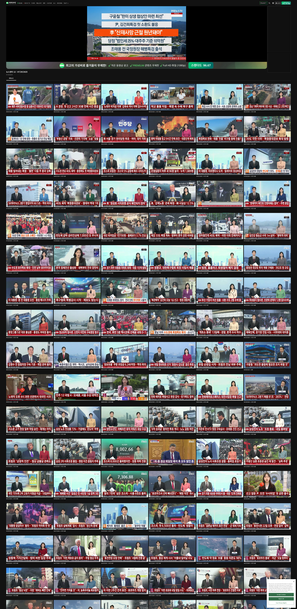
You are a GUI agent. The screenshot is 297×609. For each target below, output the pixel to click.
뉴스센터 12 (11, 71)
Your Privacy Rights (281, 603)
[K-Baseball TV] (264, 2)
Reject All (281, 598)
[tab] (11, 78)
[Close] (294, 581)
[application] (136, 34)
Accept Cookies (281, 594)
